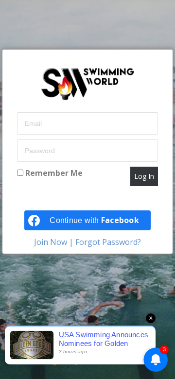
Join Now (51, 242)
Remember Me (53, 173)
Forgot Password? (107, 242)
